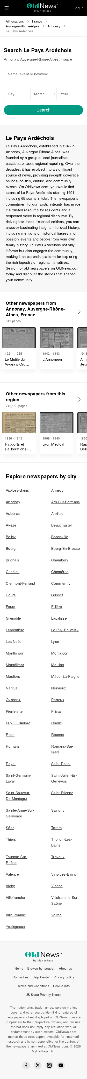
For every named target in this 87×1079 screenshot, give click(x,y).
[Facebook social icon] (26, 1065)
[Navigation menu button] (6, 8)
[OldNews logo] (42, 6)
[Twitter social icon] (38, 1065)
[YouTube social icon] (61, 1065)
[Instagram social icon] (49, 1065)
